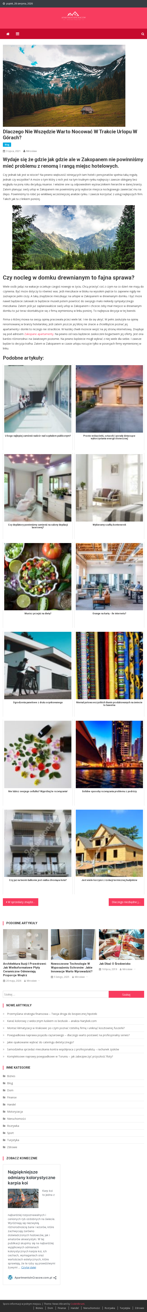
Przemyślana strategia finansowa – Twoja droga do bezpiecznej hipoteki (52, 1014)
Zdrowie (12, 1147)
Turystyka (13, 1140)
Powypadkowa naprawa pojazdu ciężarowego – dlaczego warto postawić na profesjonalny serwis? (68, 1035)
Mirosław (31, 151)
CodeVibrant (77, 1303)
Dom (10, 1090)
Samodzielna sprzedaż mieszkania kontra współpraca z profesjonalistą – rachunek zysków (63, 1049)
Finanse (12, 1097)
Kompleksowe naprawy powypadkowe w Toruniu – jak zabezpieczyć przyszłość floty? (60, 1056)
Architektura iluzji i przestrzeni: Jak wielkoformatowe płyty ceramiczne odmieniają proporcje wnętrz (25, 969)
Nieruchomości (16, 1118)
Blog (7, 144)
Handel (11, 1104)
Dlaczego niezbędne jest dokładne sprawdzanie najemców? (128, 902)
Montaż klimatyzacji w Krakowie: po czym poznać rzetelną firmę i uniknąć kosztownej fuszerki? (66, 1028)
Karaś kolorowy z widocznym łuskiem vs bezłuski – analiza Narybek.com (52, 1021)
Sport (10, 1133)
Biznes (11, 1076)
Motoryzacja (15, 1111)
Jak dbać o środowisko (115, 963)
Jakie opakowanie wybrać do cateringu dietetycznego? (40, 1042)
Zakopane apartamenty (38, 334)
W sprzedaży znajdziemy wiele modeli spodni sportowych (23, 902)
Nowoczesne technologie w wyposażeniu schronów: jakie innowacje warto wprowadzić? (71, 967)
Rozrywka (13, 1126)
